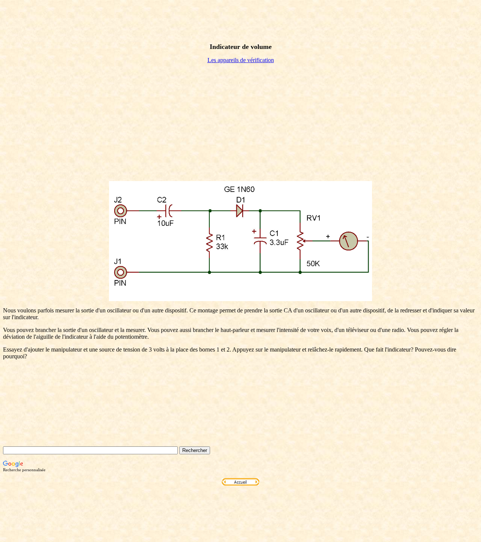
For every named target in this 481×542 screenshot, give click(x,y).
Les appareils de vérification (240, 60)
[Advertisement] (240, 122)
